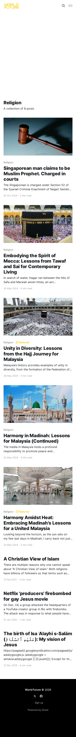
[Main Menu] (70, 5)
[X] (34, 696)
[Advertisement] (38, 51)
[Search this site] (63, 5)
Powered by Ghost (38, 709)
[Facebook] (41, 696)
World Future (33, 689)
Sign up (39, 702)
